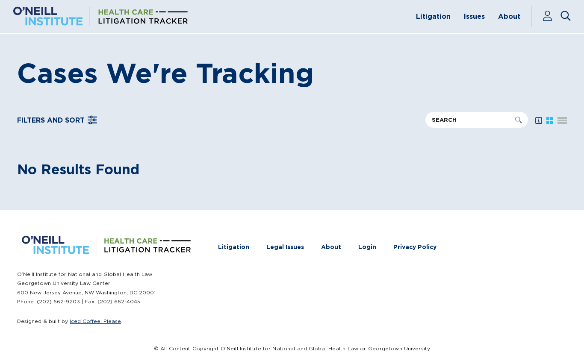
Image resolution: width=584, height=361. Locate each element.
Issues (474, 16)
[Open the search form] (565, 17)
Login (367, 247)
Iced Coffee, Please (95, 321)
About (509, 16)
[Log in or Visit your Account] (551, 17)
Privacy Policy (415, 247)
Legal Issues (285, 247)
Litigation (433, 16)
